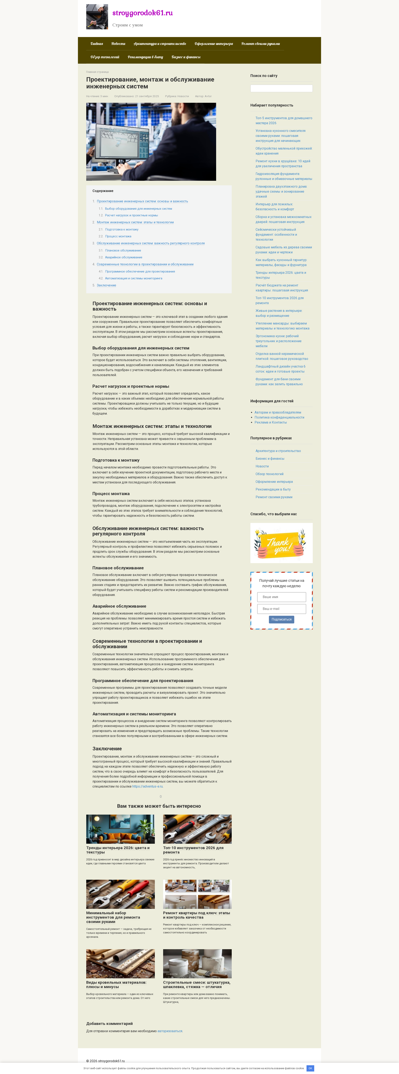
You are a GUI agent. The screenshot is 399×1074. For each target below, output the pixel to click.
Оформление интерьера (214, 43)
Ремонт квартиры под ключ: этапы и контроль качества (196, 915)
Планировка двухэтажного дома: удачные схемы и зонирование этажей (281, 191)
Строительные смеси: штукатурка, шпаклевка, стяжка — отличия (196, 984)
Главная (96, 43)
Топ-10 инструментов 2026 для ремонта (193, 850)
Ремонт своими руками (260, 43)
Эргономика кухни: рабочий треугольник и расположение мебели (279, 341)
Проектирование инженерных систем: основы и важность (142, 201)
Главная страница (97, 71)
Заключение (106, 285)
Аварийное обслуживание (123, 257)
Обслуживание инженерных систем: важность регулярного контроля (151, 243)
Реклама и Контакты (271, 422)
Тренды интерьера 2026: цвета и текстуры (118, 850)
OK (310, 1068)
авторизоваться (170, 1031)
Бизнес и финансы (185, 57)
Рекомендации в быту (145, 57)
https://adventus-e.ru (147, 786)
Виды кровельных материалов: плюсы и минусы (116, 984)
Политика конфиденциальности (279, 417)
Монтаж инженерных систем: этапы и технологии (135, 222)
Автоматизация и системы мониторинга (133, 278)
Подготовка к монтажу (121, 229)
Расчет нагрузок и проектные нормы (131, 215)
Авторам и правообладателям (278, 412)
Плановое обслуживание (123, 250)
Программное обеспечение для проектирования (140, 271)
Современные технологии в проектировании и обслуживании (145, 264)
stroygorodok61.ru (142, 12)
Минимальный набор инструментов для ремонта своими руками (113, 917)
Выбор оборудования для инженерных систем (138, 209)
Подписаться (282, 619)
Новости (118, 43)
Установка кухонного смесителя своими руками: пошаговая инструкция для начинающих (280, 136)
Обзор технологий (104, 57)
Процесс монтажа (118, 236)
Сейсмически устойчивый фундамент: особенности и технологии (276, 235)
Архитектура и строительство (160, 43)
